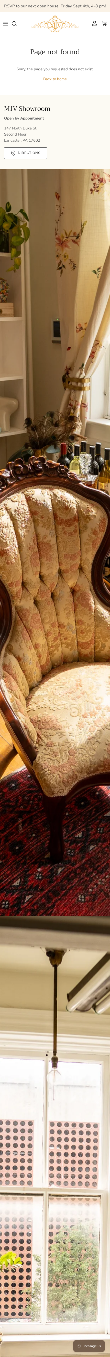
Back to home (55, 79)
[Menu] (5, 23)
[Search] (17, 23)
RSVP (9, 6)
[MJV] (55, 23)
